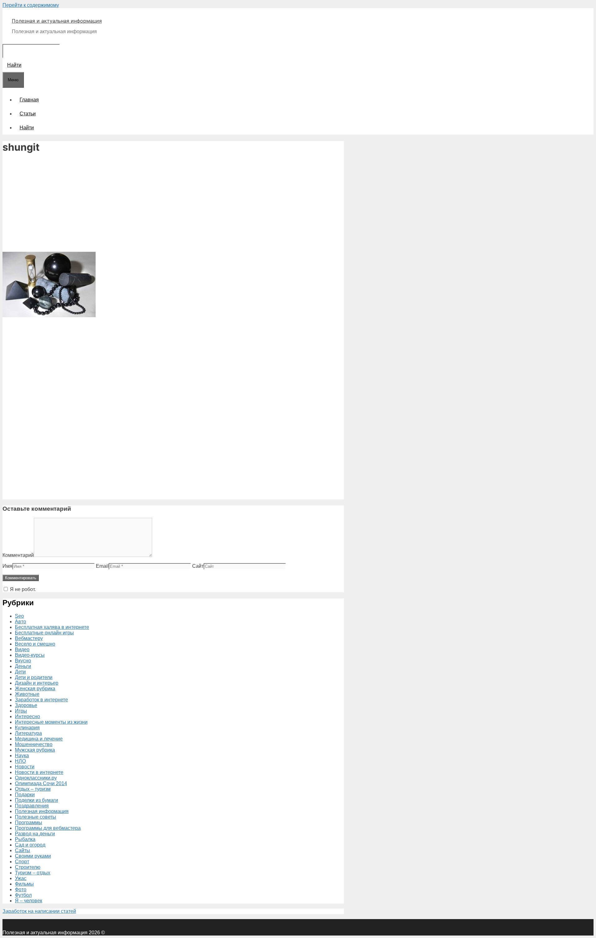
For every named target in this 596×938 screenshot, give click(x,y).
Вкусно (23, 660)
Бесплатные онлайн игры (44, 632)
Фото (20, 889)
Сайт (198, 566)
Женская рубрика (35, 688)
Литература (28, 733)
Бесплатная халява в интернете (52, 627)
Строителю (27, 867)
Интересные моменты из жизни (51, 722)
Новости (24, 766)
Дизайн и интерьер (36, 683)
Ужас (20, 878)
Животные (27, 694)
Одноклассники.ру (36, 777)
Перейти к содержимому (30, 5)
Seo (19, 616)
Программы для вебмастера (48, 828)
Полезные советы (35, 817)
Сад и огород (30, 844)
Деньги (23, 666)
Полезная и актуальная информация (57, 21)
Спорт (22, 861)
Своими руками (33, 856)
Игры (21, 711)
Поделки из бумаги (36, 800)
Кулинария (27, 727)
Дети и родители (33, 677)
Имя (7, 566)
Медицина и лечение (39, 738)
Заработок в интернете (41, 699)
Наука (22, 755)
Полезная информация (42, 811)
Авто (20, 621)
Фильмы (24, 884)
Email (102, 566)
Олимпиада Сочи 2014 (41, 783)
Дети (20, 671)
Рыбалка (25, 839)
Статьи (28, 113)
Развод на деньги (35, 833)
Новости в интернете (39, 772)
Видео (22, 649)
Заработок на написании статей (39, 911)
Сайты (22, 850)
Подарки (25, 794)
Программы (28, 822)
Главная (29, 99)
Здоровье (26, 705)
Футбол (23, 895)
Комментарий (18, 555)
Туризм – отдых (32, 872)
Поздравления (32, 805)
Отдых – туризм (33, 789)
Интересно (27, 716)
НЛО (20, 761)
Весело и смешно (35, 644)
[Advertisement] (173, 203)
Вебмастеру (29, 638)
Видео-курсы (30, 655)
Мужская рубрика (35, 750)
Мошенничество (33, 744)
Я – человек (28, 900)
